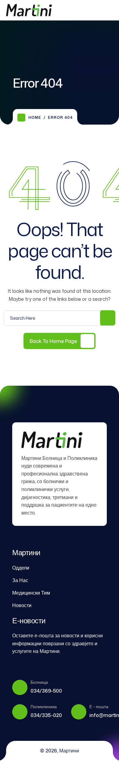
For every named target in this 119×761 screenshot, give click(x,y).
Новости (21, 605)
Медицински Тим (31, 592)
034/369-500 (46, 690)
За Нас (20, 580)
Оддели (20, 567)
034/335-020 (46, 715)
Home (34, 117)
